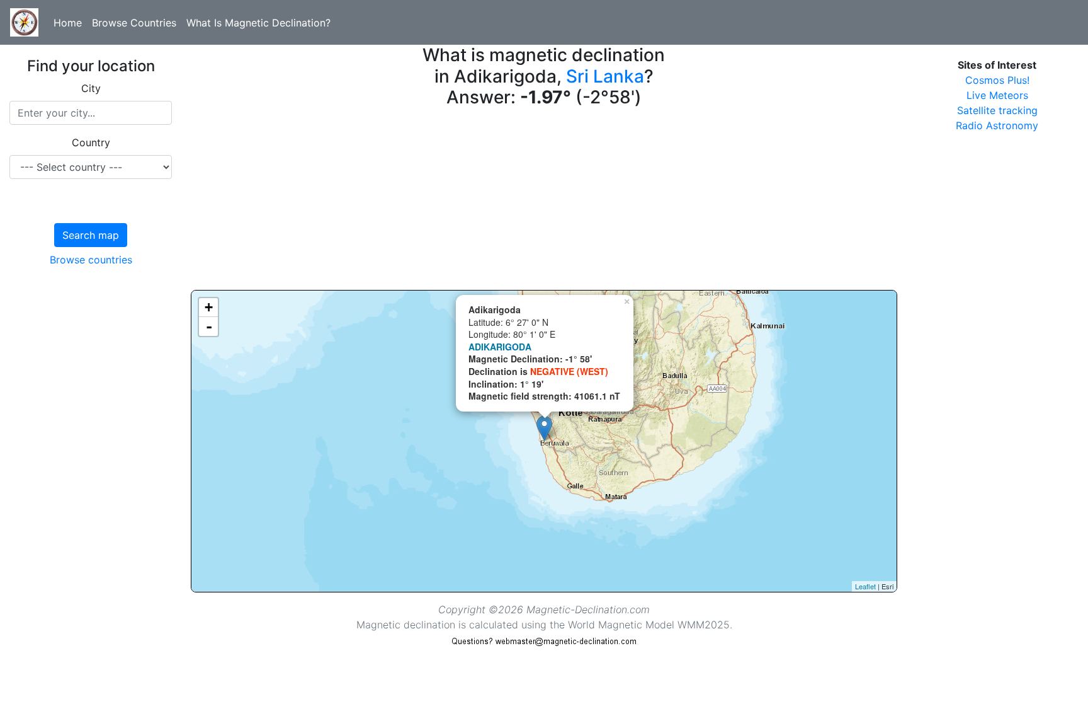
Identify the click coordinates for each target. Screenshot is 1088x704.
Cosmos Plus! (997, 80)
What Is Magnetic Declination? (258, 22)
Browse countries (91, 259)
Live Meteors (997, 95)
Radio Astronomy (997, 125)
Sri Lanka (605, 76)
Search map (90, 235)
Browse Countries (134, 22)
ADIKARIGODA (499, 346)
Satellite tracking (997, 110)
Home (68, 22)
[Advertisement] (544, 201)
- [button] (209, 326)
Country (91, 142)
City (91, 88)
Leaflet (865, 586)
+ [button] (209, 307)
